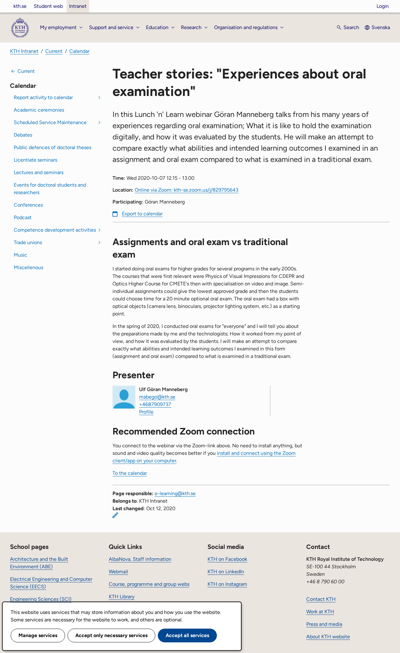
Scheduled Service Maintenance (50, 122)
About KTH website (328, 637)
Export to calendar (142, 214)
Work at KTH (320, 612)
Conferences (28, 205)
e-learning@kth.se (175, 493)
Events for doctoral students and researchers (50, 188)
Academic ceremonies (39, 110)
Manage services (37, 635)
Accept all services (187, 635)
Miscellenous (28, 267)
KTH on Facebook (227, 559)
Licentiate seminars (35, 160)
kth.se (20, 6)
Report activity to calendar (43, 97)
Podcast (23, 217)
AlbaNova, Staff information (140, 559)
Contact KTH (321, 599)
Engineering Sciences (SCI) (41, 599)
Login (383, 6)
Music (20, 255)
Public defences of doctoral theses (52, 147)
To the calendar (129, 473)
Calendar (79, 51)
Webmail (118, 572)
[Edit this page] (115, 515)
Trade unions (28, 242)
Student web (48, 6)
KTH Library (121, 597)
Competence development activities (55, 230)
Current (53, 51)
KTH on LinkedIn (226, 572)
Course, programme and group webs (149, 584)
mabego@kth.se (157, 397)
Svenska (381, 27)
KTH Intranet (24, 51)
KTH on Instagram (227, 584)
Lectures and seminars (38, 172)
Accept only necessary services (111, 635)
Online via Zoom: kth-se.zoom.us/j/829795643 (186, 190)
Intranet (78, 6)
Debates (23, 135)
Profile (146, 412)
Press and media (324, 624)
